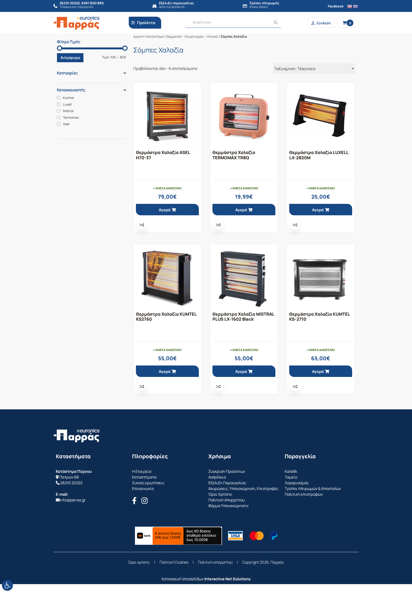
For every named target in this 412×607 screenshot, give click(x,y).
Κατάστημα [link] (155, 36)
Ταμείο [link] (291, 477)
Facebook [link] (336, 6)
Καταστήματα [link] (144, 477)
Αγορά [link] (164, 209)
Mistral (68, 111)
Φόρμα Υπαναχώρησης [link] (228, 505)
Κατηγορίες (67, 73)
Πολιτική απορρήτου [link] (215, 562)
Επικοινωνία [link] (143, 488)
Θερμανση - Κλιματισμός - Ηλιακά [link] (192, 36)
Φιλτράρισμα (70, 57)
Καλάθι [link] (291, 471)
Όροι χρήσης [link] (139, 562)
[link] (7, 585)
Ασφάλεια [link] (217, 477)
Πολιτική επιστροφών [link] (304, 494)
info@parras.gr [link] (73, 500)
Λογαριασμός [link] (297, 482)
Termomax (71, 117)
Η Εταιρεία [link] (141, 471)
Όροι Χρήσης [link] (220, 494)
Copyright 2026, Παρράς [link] (263, 562)
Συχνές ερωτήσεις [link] (148, 482)
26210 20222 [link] (71, 482)
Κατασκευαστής (71, 89)
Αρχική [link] (138, 36)
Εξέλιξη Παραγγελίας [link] (227, 482)
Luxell (67, 104)
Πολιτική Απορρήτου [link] (226, 500)
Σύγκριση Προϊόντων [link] (226, 471)
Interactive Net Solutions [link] (227, 578)
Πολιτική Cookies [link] (174, 562)
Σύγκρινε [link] (141, 225)
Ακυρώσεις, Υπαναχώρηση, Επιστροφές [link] (243, 488)
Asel (66, 124)
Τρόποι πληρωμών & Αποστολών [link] (313, 488)
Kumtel (68, 98)
